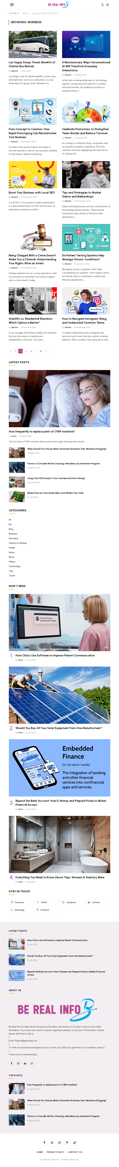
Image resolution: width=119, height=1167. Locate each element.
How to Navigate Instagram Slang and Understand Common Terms (84, 320)
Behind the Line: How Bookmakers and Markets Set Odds (55, 493)
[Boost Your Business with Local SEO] (33, 174)
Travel (12, 575)
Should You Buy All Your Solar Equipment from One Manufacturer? (59, 728)
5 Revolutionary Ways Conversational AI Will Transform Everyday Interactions (86, 66)
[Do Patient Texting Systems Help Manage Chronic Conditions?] (86, 237)
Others (12, 561)
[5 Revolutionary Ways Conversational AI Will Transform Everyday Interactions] (86, 44)
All (10, 519)
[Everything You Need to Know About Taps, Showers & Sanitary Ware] (59, 844)
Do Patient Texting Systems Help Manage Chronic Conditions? (83, 257)
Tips (11, 571)
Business (13, 533)
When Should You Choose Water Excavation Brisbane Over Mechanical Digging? (67, 449)
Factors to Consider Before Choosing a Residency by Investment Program (63, 463)
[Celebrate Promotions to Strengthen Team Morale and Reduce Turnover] (86, 111)
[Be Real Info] (59, 4)
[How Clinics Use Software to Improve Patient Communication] (59, 622)
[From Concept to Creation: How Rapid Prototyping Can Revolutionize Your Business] (33, 111)
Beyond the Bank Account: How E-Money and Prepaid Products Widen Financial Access (61, 802)
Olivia (13, 436)
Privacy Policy (55, 1152)
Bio (10, 524)
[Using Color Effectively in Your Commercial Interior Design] (17, 482)
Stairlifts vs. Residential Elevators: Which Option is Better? (31, 320)
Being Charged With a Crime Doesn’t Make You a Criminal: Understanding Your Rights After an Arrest (32, 259)
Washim (14, 71)
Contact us (75, 1152)
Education (13, 538)
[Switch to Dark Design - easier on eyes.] (102, 4)
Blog (11, 529)
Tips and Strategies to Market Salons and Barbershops (81, 194)
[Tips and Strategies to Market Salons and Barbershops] (86, 174)
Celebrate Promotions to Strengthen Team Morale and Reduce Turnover (85, 131)
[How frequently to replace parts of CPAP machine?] (59, 398)
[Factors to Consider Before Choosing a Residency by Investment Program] (17, 467)
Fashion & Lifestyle (18, 543)
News (11, 557)
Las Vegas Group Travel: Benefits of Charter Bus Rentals (32, 64)
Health (12, 547)
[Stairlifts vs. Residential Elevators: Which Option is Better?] (33, 300)
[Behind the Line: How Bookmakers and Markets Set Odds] (17, 496)
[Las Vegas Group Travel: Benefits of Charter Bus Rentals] (33, 44)
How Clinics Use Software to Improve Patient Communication (55, 655)
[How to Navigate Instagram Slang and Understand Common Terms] (86, 300)
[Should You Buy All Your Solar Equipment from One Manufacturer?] (59, 695)
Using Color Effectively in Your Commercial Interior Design (56, 478)
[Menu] (12, 4)
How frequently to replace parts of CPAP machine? (42, 431)
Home (12, 552)
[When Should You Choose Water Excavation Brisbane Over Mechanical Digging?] (17, 452)
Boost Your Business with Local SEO (32, 192)
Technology (14, 566)
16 (41, 351)
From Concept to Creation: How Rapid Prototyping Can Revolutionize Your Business (32, 133)
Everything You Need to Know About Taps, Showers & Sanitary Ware (60, 877)
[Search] (107, 4)
